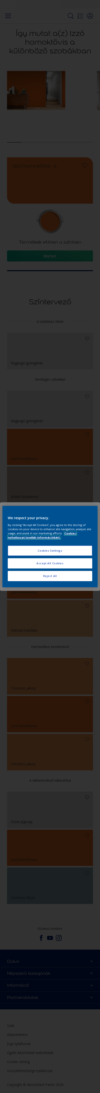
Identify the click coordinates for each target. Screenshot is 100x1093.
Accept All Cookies (49, 563)
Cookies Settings (50, 550)
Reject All (50, 576)
